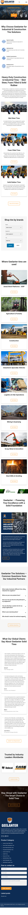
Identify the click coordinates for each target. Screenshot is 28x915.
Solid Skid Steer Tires (7, 858)
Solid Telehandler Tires (7, 860)
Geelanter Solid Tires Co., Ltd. (11, 904)
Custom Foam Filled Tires (8, 843)
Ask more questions (14, 625)
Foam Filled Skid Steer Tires (8, 847)
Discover (14, 15)
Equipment (8, 231)
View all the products (14, 203)
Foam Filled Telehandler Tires (8, 845)
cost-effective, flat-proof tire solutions (13, 831)
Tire (6, 237)
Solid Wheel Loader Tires (7, 862)
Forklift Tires (5, 853)
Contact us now (14, 779)
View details (14, 129)
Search (10, 245)
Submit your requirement (14, 740)
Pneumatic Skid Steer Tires (8, 849)
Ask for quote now (14, 805)
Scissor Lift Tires (6, 856)
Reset (18, 245)
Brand (7, 224)
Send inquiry (6, 888)
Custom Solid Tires (6, 851)
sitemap (2, 905)
